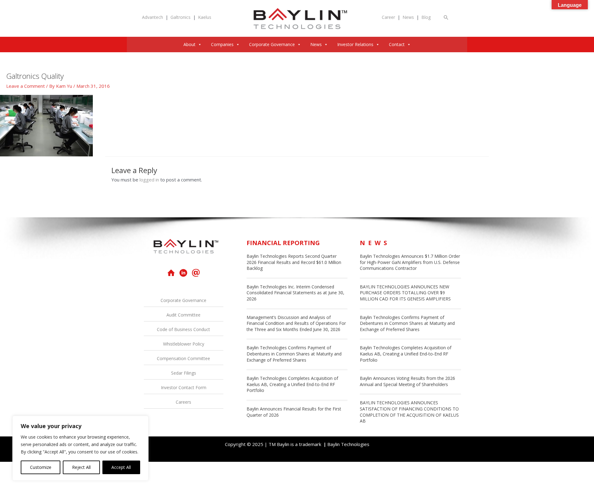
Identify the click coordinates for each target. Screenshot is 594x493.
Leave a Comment (25, 86)
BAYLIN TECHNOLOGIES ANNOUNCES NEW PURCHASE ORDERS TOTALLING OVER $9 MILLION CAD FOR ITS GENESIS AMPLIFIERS (405, 293)
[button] (446, 17)
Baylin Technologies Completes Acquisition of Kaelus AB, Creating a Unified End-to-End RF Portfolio (292, 384)
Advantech (152, 17)
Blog (426, 17)
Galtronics (180, 17)
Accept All (121, 467)
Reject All (81, 467)
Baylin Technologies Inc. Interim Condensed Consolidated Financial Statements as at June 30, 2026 (295, 293)
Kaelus (204, 17)
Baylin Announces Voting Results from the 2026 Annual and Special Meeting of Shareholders (407, 381)
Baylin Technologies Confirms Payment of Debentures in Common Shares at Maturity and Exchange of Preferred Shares (294, 354)
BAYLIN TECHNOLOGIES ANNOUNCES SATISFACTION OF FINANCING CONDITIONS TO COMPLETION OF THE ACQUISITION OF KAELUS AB (409, 412)
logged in (149, 179)
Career (388, 17)
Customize (40, 467)
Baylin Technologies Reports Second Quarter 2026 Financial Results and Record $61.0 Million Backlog (294, 262)
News (408, 17)
